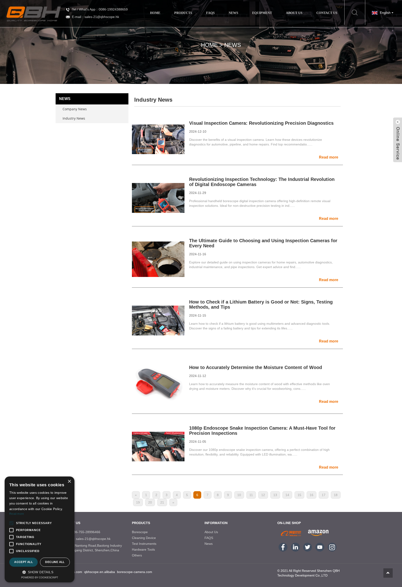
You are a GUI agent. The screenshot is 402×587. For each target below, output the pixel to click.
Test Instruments (144, 544)
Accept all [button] (23, 562)
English (386, 12)
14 (287, 495)
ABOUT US (294, 13)
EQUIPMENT (262, 13)
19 (138, 502)
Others (137, 555)
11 (251, 495)
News (232, 45)
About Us (211, 532)
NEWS (233, 13)
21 (162, 502)
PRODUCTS (183, 13)
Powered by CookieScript (39, 577)
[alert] (39, 529)
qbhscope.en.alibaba (99, 572)
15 (299, 495)
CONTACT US (326, 13)
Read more (16, 513)
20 (150, 502)
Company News (75, 109)
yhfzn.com (74, 572)
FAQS (210, 13)
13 (275, 495)
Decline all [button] (54, 562)
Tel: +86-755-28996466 (83, 532)
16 (311, 495)
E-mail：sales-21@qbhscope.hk (95, 17)
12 (263, 495)
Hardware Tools (143, 549)
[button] (39, 572)
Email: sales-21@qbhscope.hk (88, 539)
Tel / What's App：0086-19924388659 (100, 9)
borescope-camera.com (134, 572)
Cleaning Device (144, 538)
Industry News (74, 118)
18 (336, 495)
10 (239, 495)
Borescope (140, 532)
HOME (155, 13)
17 (323, 495)
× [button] (69, 481)
